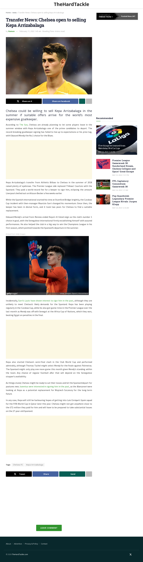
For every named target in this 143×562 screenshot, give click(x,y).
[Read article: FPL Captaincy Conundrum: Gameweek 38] (103, 185)
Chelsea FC (18, 465)
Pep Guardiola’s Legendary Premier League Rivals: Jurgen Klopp (124, 200)
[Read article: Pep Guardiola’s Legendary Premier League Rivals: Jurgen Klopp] (103, 199)
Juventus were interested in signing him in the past (44, 386)
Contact (44, 543)
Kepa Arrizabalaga (34, 465)
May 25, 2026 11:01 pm (120, 175)
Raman (11, 31)
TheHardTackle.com (20, 554)
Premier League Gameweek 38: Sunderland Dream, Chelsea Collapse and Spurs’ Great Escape (124, 166)
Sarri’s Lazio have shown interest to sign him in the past (45, 300)
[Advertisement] (49, 159)
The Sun (23, 124)
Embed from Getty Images (15, 234)
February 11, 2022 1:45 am (30, 31)
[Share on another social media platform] (89, 101)
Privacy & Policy (31, 543)
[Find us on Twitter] (130, 554)
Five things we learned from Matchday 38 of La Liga (112, 146)
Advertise (18, 543)
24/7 (133, 16)
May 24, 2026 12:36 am (120, 208)
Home (8, 12)
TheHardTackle (71, 4)
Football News (126, 16)
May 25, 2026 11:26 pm (106, 152)
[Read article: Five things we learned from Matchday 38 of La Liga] (116, 140)
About (8, 543)
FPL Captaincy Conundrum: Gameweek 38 (120, 184)
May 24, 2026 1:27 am (120, 190)
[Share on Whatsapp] (82, 101)
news (14, 12)
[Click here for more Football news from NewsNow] (107, 16)
